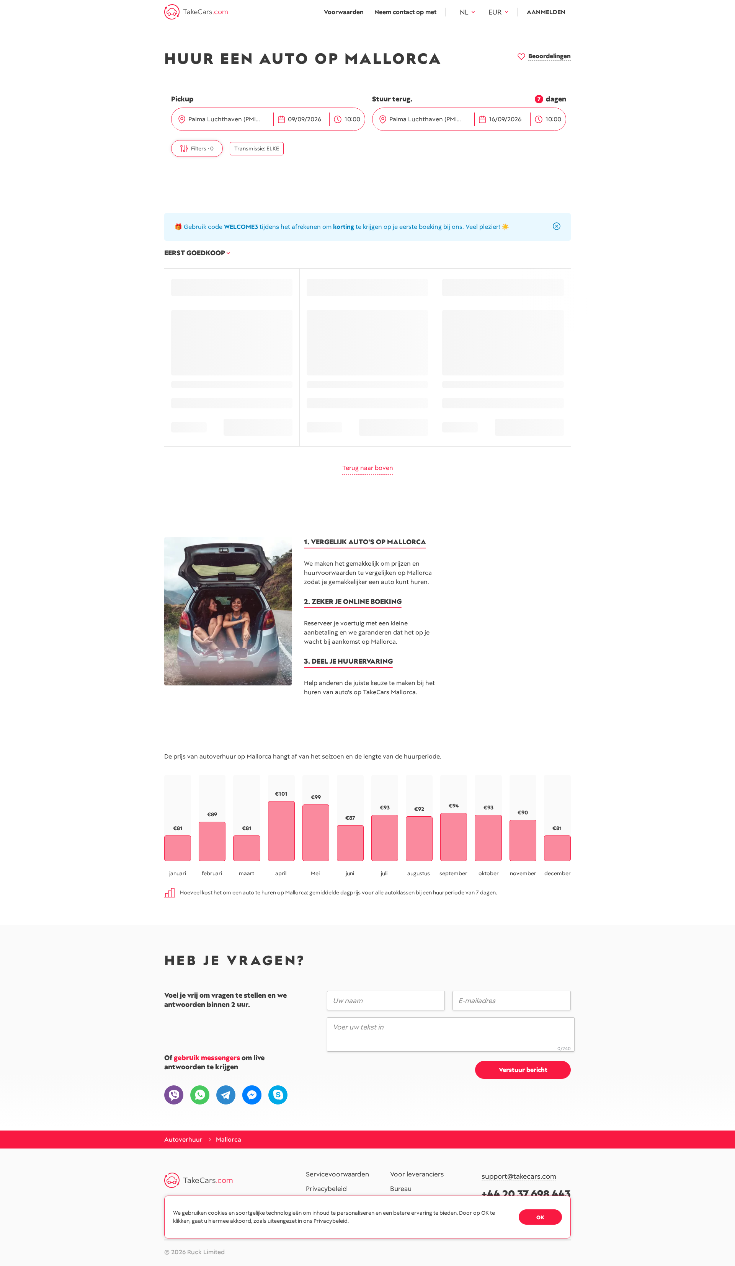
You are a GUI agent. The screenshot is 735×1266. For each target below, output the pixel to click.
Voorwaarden (344, 12)
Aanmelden (546, 12)
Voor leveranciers (417, 1174)
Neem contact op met (405, 12)
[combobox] (229, 119)
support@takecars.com (519, 1177)
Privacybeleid (326, 1189)
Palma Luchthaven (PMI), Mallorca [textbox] (228, 119)
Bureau (401, 1189)
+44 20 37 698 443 (526, 1194)
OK (540, 1217)
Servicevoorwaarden (337, 1174)
